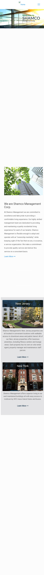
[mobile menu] (39, 4)
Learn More (9, 256)
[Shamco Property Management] (22, 4)
